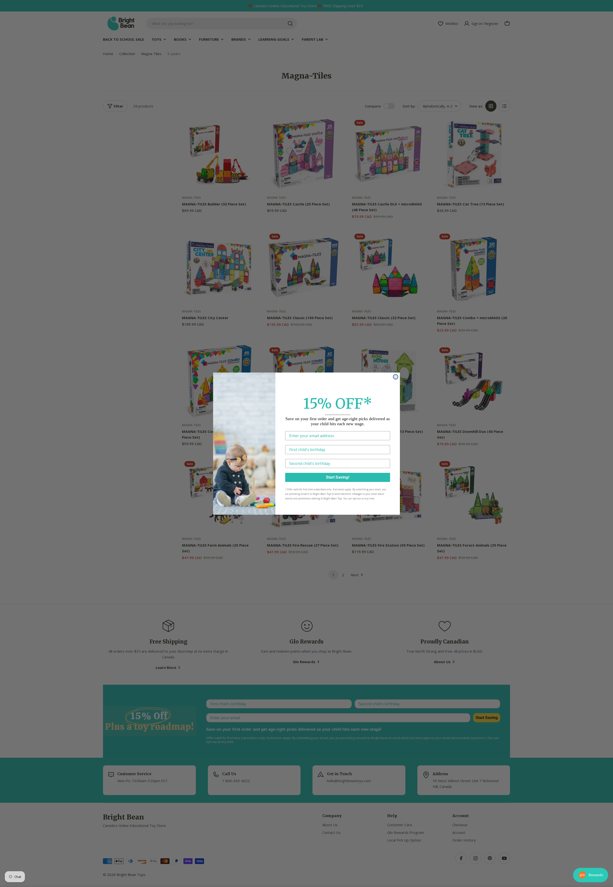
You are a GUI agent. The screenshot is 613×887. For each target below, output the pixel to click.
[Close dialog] (395, 376)
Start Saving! (337, 477)
